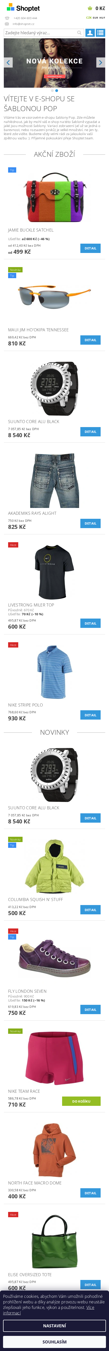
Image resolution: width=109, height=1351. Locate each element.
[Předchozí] (8, 62)
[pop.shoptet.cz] (27, 6)
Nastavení (54, 1326)
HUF (102, 17)
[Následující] (100, 62)
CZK (89, 17)
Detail (91, 248)
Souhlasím (55, 1342)
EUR (95, 17)
